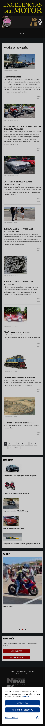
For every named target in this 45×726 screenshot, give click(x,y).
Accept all (22, 703)
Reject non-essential (22, 710)
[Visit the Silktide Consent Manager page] (37, 717)
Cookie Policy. (27, 696)
